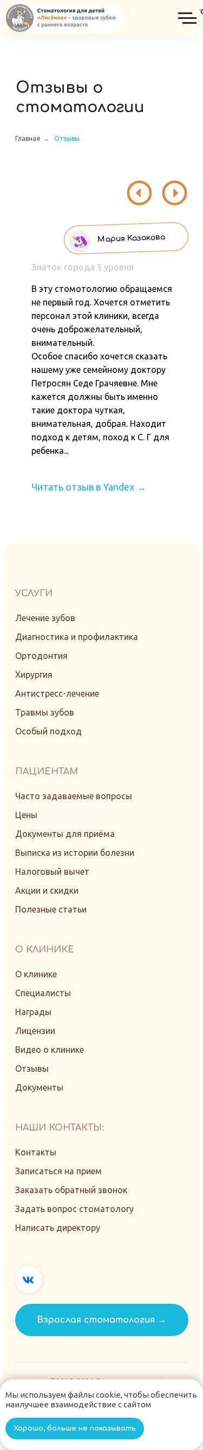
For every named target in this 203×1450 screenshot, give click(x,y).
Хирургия (34, 674)
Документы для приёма (65, 834)
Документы (39, 1087)
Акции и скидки (46, 890)
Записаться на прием (58, 1171)
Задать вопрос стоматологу (74, 1209)
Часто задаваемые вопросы (73, 796)
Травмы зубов (44, 712)
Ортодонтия (41, 656)
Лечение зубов (45, 618)
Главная (27, 138)
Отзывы (67, 138)
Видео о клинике (49, 1049)
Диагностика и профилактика (76, 637)
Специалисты (43, 993)
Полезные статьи (51, 909)
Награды (33, 1012)
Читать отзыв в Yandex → (88, 486)
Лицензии (35, 1031)
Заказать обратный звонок (71, 1190)
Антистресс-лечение (57, 693)
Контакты (35, 1152)
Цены (26, 815)
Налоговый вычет (52, 871)
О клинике (36, 974)
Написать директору (57, 1228)
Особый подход (48, 731)
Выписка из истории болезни (74, 852)
